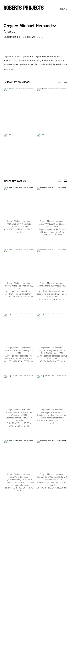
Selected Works (59, 180)
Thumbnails (65, 81)
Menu (63, 9)
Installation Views (59, 81)
